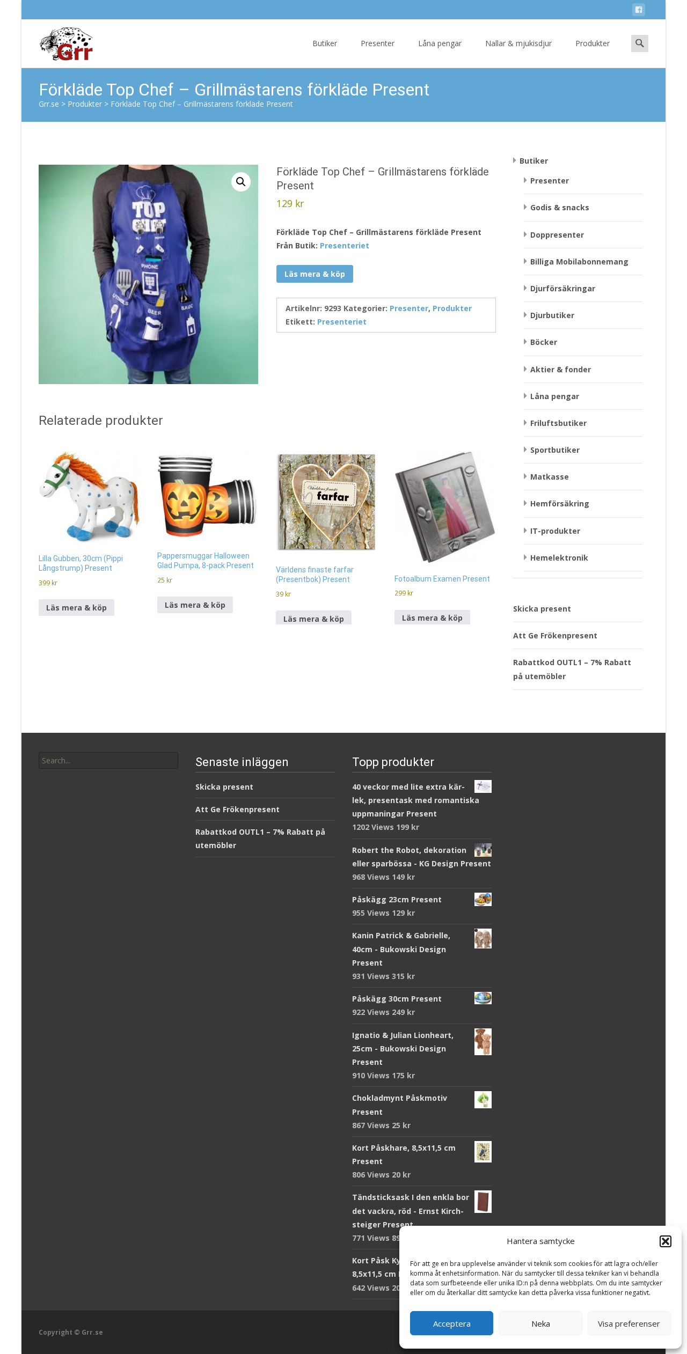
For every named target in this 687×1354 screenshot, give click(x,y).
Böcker (543, 342)
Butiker (324, 43)
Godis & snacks (559, 207)
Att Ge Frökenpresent (555, 635)
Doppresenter (557, 235)
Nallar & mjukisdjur (518, 43)
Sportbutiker (555, 450)
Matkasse (549, 477)
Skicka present (542, 609)
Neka (540, 1323)
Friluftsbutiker (558, 423)
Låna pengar (440, 43)
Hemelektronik (559, 558)
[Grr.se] (57, 40)
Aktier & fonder (560, 369)
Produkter (592, 43)
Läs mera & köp (314, 274)
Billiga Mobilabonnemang (579, 261)
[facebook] (638, 11)
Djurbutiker (552, 315)
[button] (665, 1241)
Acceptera (452, 1323)
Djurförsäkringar (562, 288)
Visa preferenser (629, 1323)
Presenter (377, 43)
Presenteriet (344, 245)
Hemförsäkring (559, 503)
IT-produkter (555, 531)
